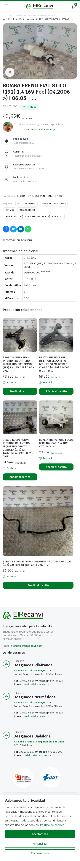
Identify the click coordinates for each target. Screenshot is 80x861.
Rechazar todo (40, 853)
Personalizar (40, 843)
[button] (10, 72)
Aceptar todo (40, 834)
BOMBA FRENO (47, 15)
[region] (40, 828)
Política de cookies (52, 825)
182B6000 (30, 203)
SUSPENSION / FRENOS (24, 15)
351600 (10, 210)
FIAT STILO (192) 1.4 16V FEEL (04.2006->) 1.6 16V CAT (34, 216)
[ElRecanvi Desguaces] (39, 6)
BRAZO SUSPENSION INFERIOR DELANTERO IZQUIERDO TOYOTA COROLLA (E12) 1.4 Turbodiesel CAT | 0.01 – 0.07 (18, 448)
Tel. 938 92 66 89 (27, 129)
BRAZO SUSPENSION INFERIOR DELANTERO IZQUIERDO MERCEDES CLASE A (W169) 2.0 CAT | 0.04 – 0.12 (55, 364)
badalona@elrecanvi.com (37, 755)
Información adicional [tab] (18, 240)
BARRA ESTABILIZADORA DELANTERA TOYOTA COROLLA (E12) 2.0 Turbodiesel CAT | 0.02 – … (37, 563)
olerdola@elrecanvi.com (26, 646)
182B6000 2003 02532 (53, 203)
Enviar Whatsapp (47, 129)
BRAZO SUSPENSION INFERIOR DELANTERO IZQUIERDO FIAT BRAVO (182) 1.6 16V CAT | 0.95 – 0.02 (19, 364)
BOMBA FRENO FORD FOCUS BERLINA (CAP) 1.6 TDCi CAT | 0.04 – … (56, 443)
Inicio (5, 15)
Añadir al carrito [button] (20, 391)
